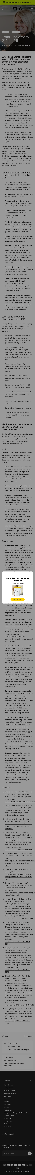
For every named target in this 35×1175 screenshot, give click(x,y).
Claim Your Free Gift (17, 599)
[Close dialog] (31, 573)
